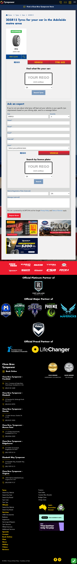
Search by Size (7, 495)
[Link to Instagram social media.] (59, 559)
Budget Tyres (42, 497)
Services (5, 512)
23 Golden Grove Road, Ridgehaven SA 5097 (12, 448)
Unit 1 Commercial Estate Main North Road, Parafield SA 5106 (14, 384)
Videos (5, 547)
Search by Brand (7, 497)
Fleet (4, 539)
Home (10, 15)
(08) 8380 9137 (10, 482)
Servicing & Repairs (8, 522)
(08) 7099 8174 (10, 452)
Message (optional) (13, 197)
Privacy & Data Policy (13, 561)
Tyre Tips (5, 502)
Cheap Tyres (42, 500)
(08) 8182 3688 (10, 388)
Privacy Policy (45, 211)
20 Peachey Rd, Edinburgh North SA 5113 (14, 400)
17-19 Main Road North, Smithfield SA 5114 (12, 432)
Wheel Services (7, 527)
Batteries (5, 517)
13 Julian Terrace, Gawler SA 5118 (13, 416)
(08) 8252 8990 (10, 404)
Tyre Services (6, 524)
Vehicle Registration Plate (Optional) (19, 191)
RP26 (16, 49)
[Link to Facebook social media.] (55, 559)
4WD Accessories (8, 515)
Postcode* (10, 139)
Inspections (5, 520)
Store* (9, 145)
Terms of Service (57, 211)
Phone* (9, 127)
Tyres (4, 490)
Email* (9, 133)
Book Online (7, 537)
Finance (40, 490)
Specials (5, 532)
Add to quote (13, 57)
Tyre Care (5, 500)
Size (8, 114)
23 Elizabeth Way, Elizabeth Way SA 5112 (14, 462)
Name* (9, 120)
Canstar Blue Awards (45, 495)
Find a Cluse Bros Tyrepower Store (40, 7)
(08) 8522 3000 (10, 420)
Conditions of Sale (25, 561)
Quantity (52, 114)
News (4, 542)
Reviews (5, 549)
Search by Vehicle (8, 493)
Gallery (5, 544)
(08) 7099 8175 (10, 466)
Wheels (5, 505)
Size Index (41, 492)
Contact (5, 534)
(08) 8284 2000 (10, 436)
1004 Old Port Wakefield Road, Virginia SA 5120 (14, 478)
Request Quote (14, 215)
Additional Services (8, 529)
